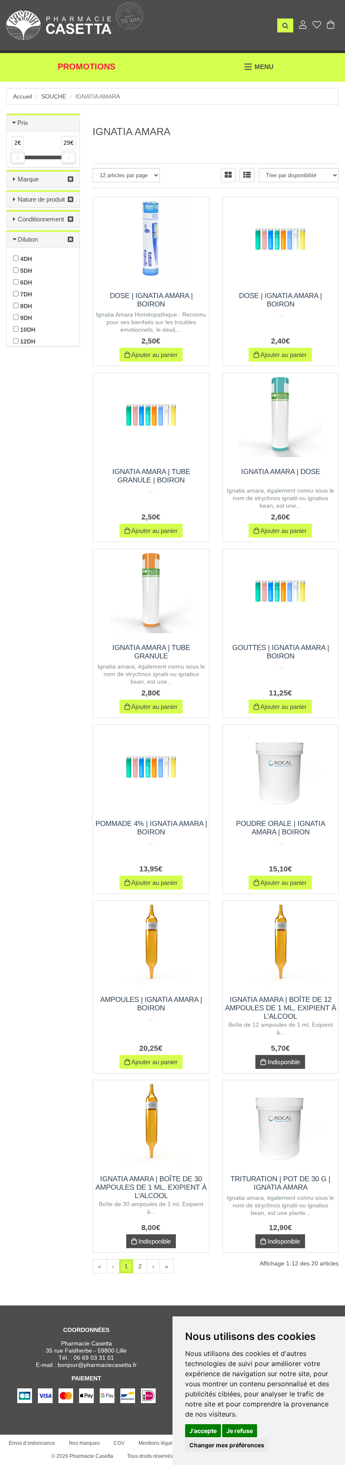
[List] (247, 175)
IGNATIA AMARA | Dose (280, 472)
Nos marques (84, 1443)
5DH (25, 270)
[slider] (18, 157)
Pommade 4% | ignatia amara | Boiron (151, 828)
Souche (53, 96)
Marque (28, 179)
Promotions (86, 66)
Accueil (22, 96)
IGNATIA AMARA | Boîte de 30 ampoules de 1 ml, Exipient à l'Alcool (151, 1187)
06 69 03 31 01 (94, 1357)
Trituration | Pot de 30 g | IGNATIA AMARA (280, 1183)
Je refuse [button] (239, 1430)
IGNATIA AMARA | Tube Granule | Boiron (151, 476)
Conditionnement (41, 219)
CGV (119, 1443)
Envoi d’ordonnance (32, 1443)
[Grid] (228, 175)
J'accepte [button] (203, 1430)
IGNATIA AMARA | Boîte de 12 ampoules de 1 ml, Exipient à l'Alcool (280, 1008)
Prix (22, 122)
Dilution (28, 239)
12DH (27, 341)
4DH (25, 259)
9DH (25, 317)
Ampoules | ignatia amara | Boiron (151, 1004)
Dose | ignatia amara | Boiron (151, 300)
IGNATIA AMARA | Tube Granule (151, 652)
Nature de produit (41, 199)
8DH (25, 306)
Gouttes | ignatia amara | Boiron (280, 652)
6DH (25, 282)
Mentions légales (158, 1443)
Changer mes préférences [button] (226, 1445)
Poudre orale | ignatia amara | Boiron (280, 828)
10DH (27, 329)
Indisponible (283, 1061)
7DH (25, 294)
